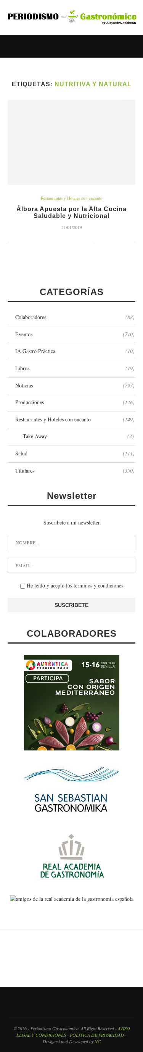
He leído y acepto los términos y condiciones (74, 585)
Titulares (75, 470)
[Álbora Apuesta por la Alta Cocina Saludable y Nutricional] (71, 142)
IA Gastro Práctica (75, 351)
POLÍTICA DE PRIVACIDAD (97, 1035)
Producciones (75, 402)
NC (98, 1041)
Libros (75, 368)
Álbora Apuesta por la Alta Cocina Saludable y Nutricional (71, 212)
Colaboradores (75, 317)
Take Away (78, 436)
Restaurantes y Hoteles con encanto (72, 197)
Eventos (75, 334)
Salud (75, 453)
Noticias (75, 385)
